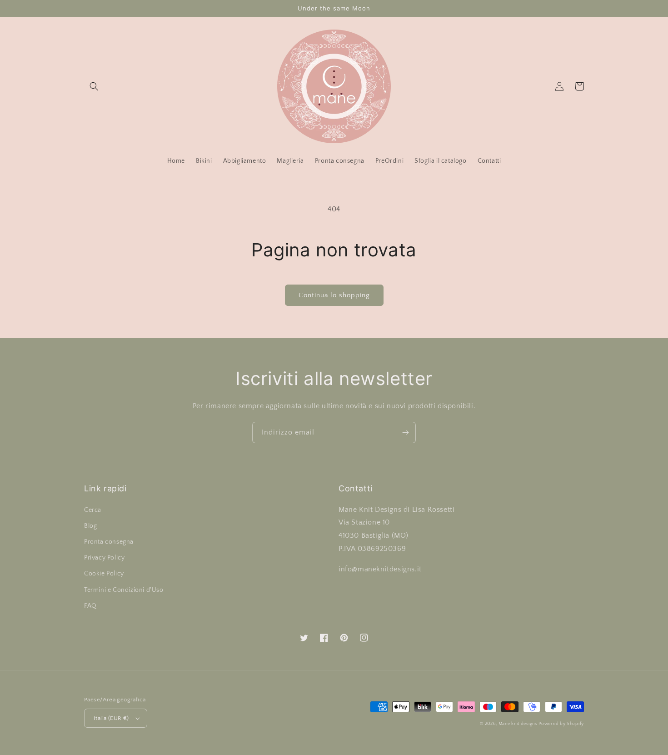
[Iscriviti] (405, 432)
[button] (94, 86)
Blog (90, 526)
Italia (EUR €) (111, 718)
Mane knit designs (518, 723)
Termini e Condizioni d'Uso (124, 590)
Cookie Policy (104, 573)
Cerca (92, 510)
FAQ (90, 606)
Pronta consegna (109, 541)
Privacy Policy (104, 557)
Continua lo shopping (334, 295)
